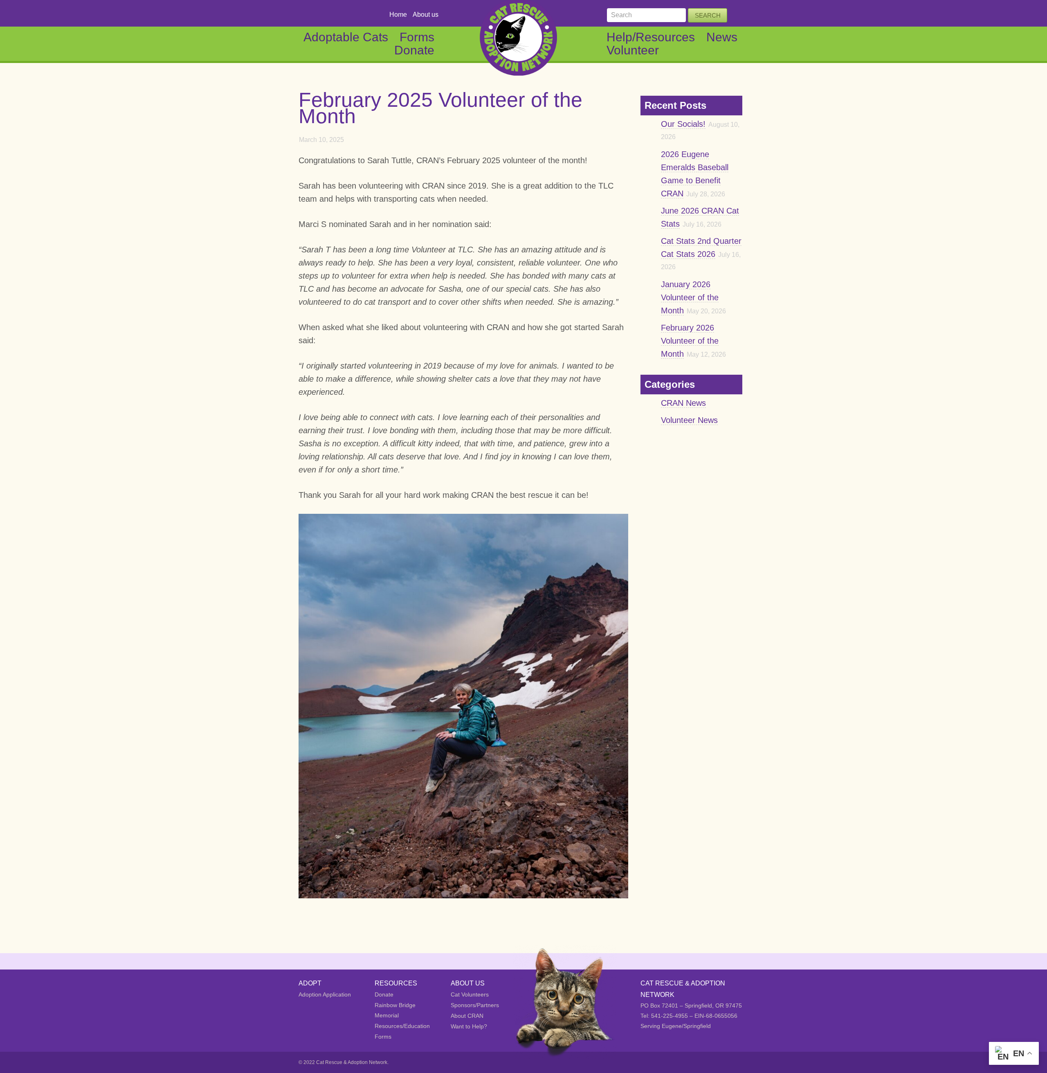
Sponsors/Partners (475, 1005)
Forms (417, 37)
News (721, 37)
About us (425, 14)
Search (708, 15)
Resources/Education (402, 1026)
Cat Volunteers (470, 994)
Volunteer (633, 50)
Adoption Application (325, 994)
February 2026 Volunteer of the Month (690, 340)
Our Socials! (683, 123)
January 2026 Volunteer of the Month (690, 297)
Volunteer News (689, 420)
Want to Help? (469, 1026)
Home (398, 14)
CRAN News (683, 402)
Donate (414, 50)
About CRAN (467, 1015)
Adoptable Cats (345, 37)
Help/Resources (651, 37)
